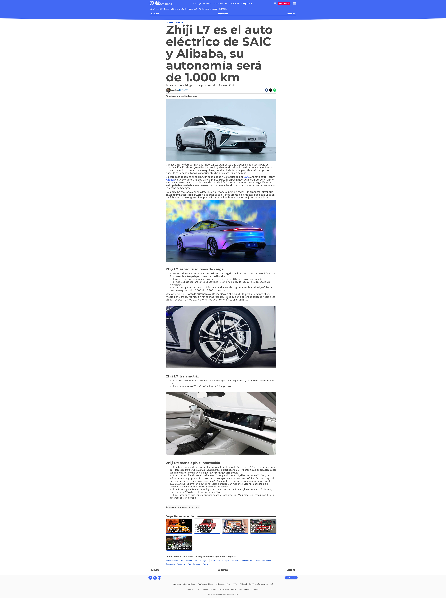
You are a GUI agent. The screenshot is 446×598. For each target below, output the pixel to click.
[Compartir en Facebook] (266, 90)
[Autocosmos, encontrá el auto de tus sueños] (161, 3)
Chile (197, 590)
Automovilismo (172, 560)
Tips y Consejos (194, 564)
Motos (257, 560)
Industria (235, 560)
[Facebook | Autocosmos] (150, 578)
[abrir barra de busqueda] (275, 3)
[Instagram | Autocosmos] (159, 578)
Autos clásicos (186, 560)
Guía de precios (232, 3)
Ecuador (213, 590)
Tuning (205, 564)
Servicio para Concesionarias (258, 584)
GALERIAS (291, 13)
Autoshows (215, 560)
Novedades (267, 560)
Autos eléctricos (184, 96)
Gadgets (225, 560)
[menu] (294, 3)
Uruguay (247, 590)
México (233, 590)
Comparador (247, 3)
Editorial (159, 9)
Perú (240, 590)
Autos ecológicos (174, 22)
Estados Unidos (224, 590)
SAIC (195, 96)
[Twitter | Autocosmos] (155, 578)
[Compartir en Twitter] (270, 90)
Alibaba (172, 96)
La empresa (177, 584)
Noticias (207, 3)
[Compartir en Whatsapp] (274, 90)
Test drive (181, 564)
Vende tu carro (284, 3)
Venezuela (256, 590)
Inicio (152, 9)
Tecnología (170, 564)
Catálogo (197, 3)
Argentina (190, 590)
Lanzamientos (246, 560)
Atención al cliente (189, 584)
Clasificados (218, 3)
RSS (272, 584)
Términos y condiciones (205, 584)
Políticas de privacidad (223, 584)
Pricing (235, 584)
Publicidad (243, 584)
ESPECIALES (223, 13)
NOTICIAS (155, 13)
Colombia (205, 590)
